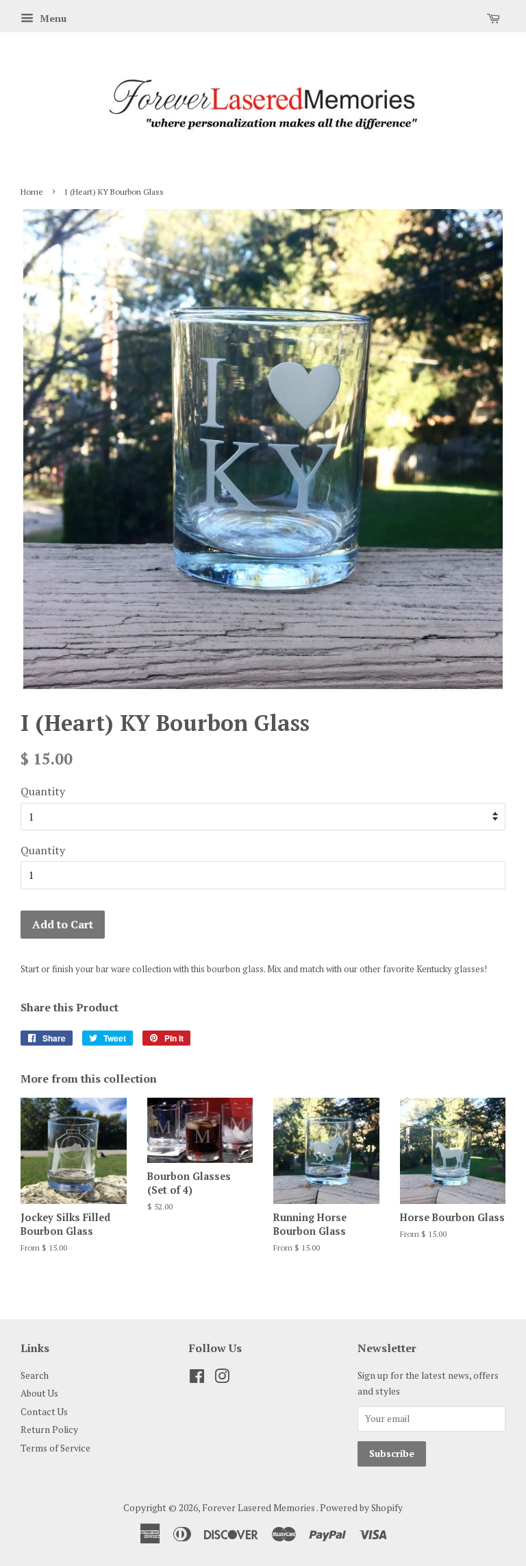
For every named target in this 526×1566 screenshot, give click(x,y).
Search (35, 1375)
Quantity (43, 791)
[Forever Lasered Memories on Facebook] (197, 1379)
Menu (51, 18)
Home (32, 191)
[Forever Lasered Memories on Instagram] (221, 1379)
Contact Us (44, 1412)
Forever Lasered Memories (259, 1508)
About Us (39, 1393)
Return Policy (49, 1429)
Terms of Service (55, 1448)
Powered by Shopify (361, 1508)
